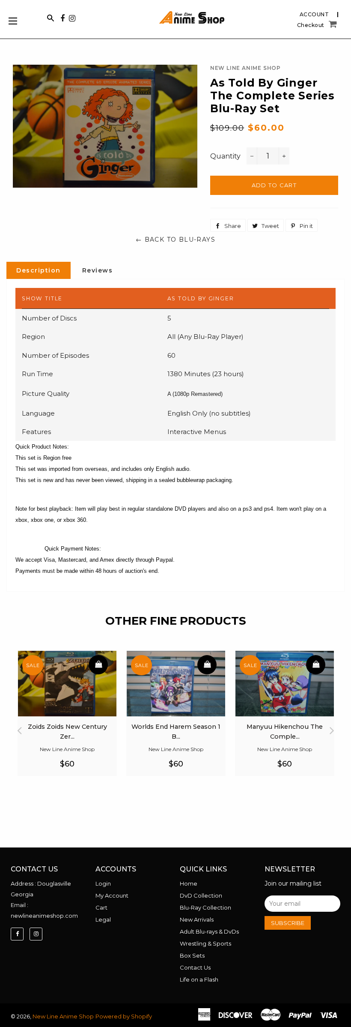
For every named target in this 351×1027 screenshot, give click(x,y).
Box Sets (192, 955)
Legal (103, 919)
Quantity (225, 156)
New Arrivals (197, 919)
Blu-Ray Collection (205, 907)
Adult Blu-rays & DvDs (209, 931)
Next (331, 728)
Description (38, 270)
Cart (101, 907)
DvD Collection (201, 895)
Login (103, 883)
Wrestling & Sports (205, 943)
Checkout (310, 25)
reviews (97, 270)
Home (188, 883)
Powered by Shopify (123, 1016)
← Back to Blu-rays (175, 239)
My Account (111, 895)
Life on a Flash (199, 979)
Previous (19, 728)
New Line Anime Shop (63, 1016)
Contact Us (195, 967)
